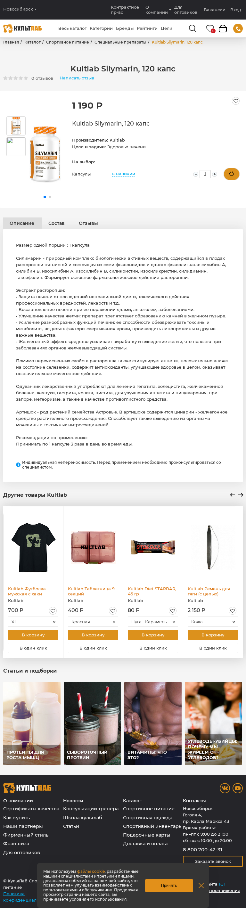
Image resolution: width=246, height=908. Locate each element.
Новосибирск (18, 9)
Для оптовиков (185, 9)
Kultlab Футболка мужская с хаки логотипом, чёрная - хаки (30, 591)
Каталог (32, 42)
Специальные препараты (120, 42)
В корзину (33, 634)
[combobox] (33, 622)
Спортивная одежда (147, 818)
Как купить (16, 818)
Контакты (194, 801)
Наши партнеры (23, 826)
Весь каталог (72, 28)
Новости (73, 801)
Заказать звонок (213, 861)
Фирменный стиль (25, 835)
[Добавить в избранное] (236, 101)
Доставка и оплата (145, 844)
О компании (156, 9)
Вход (235, 9)
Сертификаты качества (31, 809)
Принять (169, 885)
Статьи (71, 826)
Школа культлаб (82, 818)
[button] (45, 197)
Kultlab (117, 140)
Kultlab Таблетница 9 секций (91, 591)
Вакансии (215, 9)
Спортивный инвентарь (152, 826)
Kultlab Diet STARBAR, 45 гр (152, 591)
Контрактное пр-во (125, 9)
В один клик (33, 647)
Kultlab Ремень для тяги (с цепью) (209, 591)
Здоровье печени (126, 146)
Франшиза (16, 844)
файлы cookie (91, 871)
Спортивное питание (67, 42)
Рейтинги (147, 28)
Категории (101, 28)
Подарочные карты (146, 835)
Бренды (125, 28)
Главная (11, 42)
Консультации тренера (91, 809)
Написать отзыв (77, 78)
